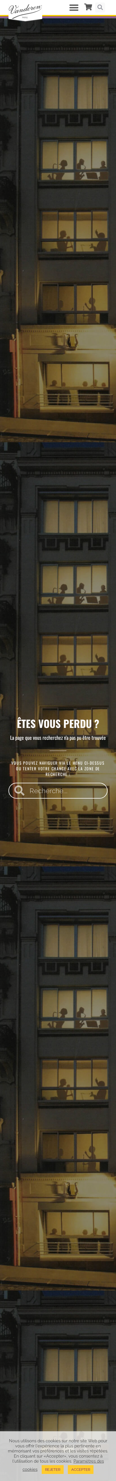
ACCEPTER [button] (80, 1469)
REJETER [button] (52, 1469)
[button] (73, 7)
